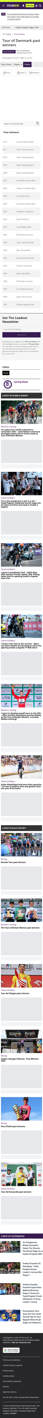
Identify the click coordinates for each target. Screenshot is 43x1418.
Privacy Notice (34, 344)
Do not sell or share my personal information (21, 1397)
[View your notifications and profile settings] (23, 5)
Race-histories (9, 51)
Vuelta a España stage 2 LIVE (27, 27)
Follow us (23, 73)
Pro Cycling (7, 34)
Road (6, 373)
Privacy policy (8, 1370)
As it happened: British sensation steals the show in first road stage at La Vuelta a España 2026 (23, 16)
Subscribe (29, 5)
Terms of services (31, 342)
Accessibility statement (12, 1381)
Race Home (6, 64)
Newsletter (36, 73)
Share (8, 73)
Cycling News (24, 51)
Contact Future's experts (12, 1365)
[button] (40, 5)
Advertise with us (10, 1392)
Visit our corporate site (21, 1342)
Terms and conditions (11, 1360)
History (27, 64)
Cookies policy (8, 1376)
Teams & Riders (19, 34)
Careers (6, 1386)
